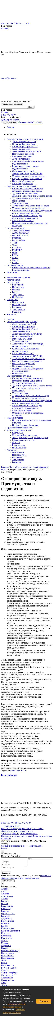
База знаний (18, 285)
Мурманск (6, 945)
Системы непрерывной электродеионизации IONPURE (27, 172)
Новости (16, 290)
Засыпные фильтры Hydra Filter (27, 151)
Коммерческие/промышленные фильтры (31, 267)
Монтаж (16, 442)
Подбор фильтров (15, 418)
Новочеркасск (7, 958)
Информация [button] (13, 282)
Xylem (15, 260)
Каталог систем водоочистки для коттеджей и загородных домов (27, 189)
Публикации (18, 287)
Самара (4, 970)
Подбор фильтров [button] (15, 265)
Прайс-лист (17, 297)
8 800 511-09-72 (8, 23)
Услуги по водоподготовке (19, 430)
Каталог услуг (13, 280)
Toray (14, 245)
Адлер (4, 891)
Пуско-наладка (19, 447)
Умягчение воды (20, 203)
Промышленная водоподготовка (22, 321)
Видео (15, 292)
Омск (3, 960)
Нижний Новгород (10, 950)
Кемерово (5, 933)
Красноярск (6, 938)
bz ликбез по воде (18, 467)
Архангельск (7, 896)
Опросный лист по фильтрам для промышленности (27, 369)
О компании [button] (12, 299)
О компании (18, 302)
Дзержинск (6, 918)
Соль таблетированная (23, 220)
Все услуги (17, 432)
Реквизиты (17, 307)
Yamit (14, 243)
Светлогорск (7, 975)
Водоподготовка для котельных (27, 178)
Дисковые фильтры (10, 833)
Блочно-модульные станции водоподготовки (25, 167)
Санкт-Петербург (9, 973)
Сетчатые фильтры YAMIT (25, 146)
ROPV (15, 255)
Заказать (6, 873)
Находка (5, 948)
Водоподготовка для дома (19, 376)
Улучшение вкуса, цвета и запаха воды (30, 206)
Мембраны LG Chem (22, 156)
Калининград (7, 928)
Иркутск (5, 923)
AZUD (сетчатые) (20, 233)
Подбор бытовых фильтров (25, 425)
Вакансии (16, 312)
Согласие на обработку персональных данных (22, 829)
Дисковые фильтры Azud (24, 141)
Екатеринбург (7, 921)
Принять (44, 1001)
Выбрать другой (12, 120)
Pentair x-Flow (18, 240)
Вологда (5, 911)
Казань (4, 926)
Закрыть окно (7, 881)
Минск (4, 940)
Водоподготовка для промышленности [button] (25, 139)
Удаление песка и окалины (25, 193)
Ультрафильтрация (20, 159)
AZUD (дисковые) (20, 230)
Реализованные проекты (18, 277)
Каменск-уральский (10, 931)
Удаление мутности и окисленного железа (32, 196)
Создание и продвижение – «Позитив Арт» (21, 846)
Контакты (11, 314)
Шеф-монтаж (18, 445)
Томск (4, 985)
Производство (19, 304)
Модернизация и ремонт (23, 440)
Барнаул (5, 901)
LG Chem (16, 248)
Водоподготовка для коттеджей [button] (21, 186)
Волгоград (6, 908)
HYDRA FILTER (20, 235)
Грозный (5, 916)
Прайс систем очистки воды (20, 428)
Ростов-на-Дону (8, 968)
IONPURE (17, 250)
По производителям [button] (16, 228)
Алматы (5, 894)
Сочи (3, 982)
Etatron (15, 262)
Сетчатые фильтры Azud (23, 144)
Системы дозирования (22, 183)
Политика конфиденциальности (16, 828)
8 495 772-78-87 (23, 23)
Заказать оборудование (12, 104)
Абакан (4, 889)
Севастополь (7, 977)
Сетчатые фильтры (29, 833)
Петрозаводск (7, 965)
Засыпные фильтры (21, 149)
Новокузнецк (7, 953)
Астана (4, 898)
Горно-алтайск (8, 913)
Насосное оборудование (23, 181)
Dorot (14, 252)
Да (2, 120)
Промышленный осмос (23, 154)
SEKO (15, 257)
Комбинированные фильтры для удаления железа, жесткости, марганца (32, 211)
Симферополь (7, 980)
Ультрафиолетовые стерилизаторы (28, 176)
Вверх (4, 848)
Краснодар (6, 936)
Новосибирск (7, 955)
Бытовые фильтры (20, 270)
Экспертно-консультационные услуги (30, 437)
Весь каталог (13, 272)
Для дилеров (18, 294)
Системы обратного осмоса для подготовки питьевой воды (27, 216)
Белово (4, 903)
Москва (4, 28)
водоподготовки (18, 770)
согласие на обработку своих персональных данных (26, 876)
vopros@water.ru (8, 78)
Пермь (4, 963)
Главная (10, 127)
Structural (16, 238)
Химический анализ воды (24, 435)
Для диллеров (18, 309)
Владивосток (7, 906)
